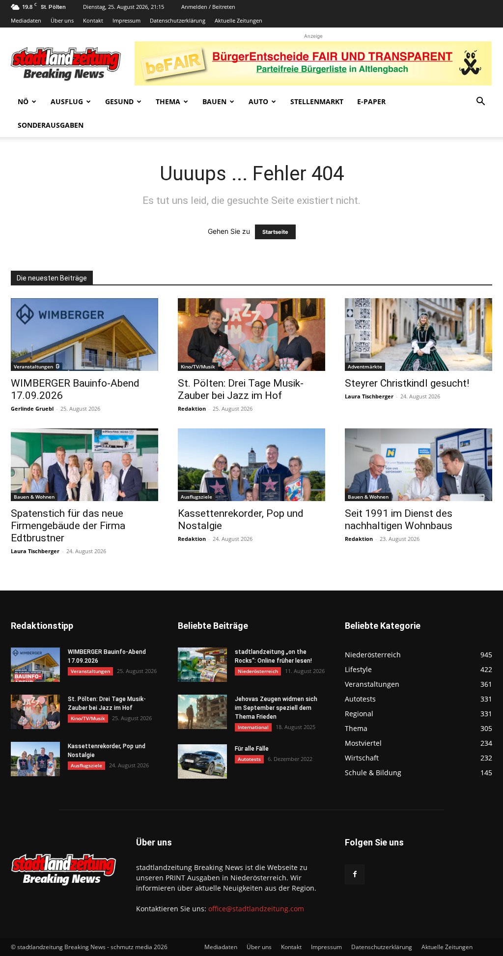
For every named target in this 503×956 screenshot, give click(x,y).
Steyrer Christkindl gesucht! (407, 383)
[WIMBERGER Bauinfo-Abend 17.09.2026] (84, 334)
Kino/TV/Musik (198, 366)
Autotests (249, 759)
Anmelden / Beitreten (208, 6)
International (253, 727)
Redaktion (192, 408)
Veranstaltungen (33, 366)
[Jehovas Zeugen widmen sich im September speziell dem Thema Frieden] (202, 712)
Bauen (214, 101)
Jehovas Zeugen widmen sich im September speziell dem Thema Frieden (276, 708)
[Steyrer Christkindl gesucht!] (418, 334)
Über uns (62, 20)
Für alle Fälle (252, 748)
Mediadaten (26, 20)
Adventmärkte (365, 366)
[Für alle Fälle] (202, 761)
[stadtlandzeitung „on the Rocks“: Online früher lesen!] (202, 664)
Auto (258, 101)
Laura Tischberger (369, 396)
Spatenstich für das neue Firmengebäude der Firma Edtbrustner (68, 525)
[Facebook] (354, 874)
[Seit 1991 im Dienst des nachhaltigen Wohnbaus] (418, 464)
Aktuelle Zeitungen (238, 20)
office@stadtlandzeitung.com (256, 908)
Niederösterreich (258, 671)
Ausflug (67, 101)
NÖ (23, 101)
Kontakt (93, 20)
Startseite (275, 231)
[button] (480, 102)
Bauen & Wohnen (34, 496)
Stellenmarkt (316, 101)
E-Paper (371, 101)
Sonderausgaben (51, 125)
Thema (168, 101)
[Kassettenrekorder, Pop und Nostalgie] (251, 464)
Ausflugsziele (196, 496)
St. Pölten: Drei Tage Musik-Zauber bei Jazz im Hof (241, 389)
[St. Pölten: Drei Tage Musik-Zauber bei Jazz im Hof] (251, 334)
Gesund (119, 101)
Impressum (126, 20)
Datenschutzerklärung (177, 20)
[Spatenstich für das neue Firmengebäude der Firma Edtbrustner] (84, 464)
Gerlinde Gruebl (32, 408)
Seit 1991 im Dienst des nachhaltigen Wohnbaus (398, 519)
